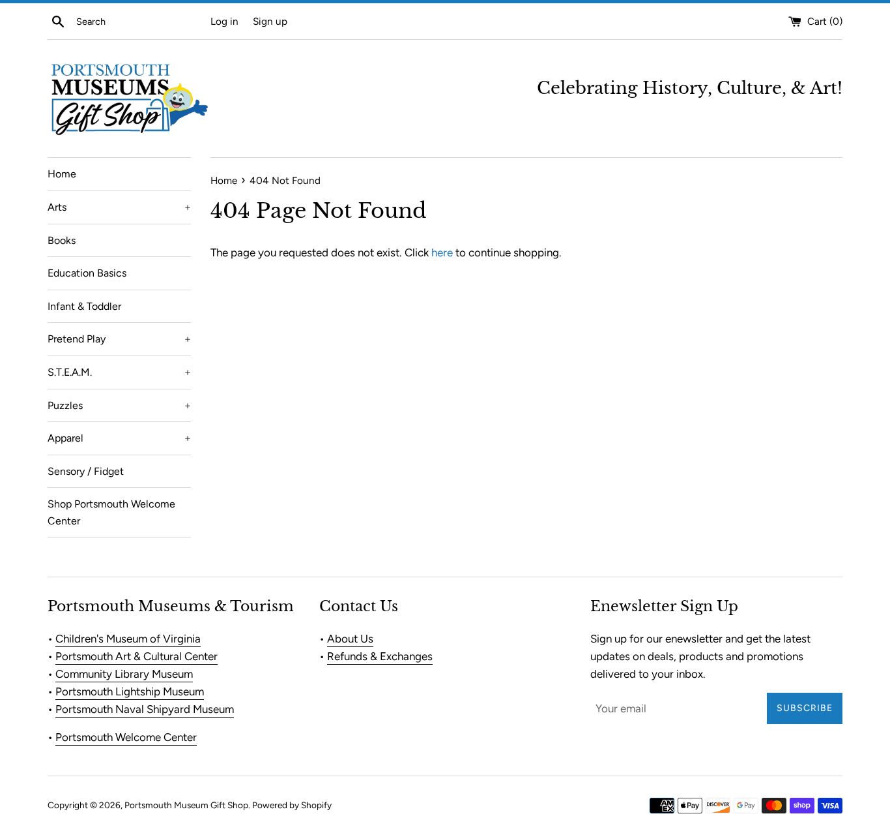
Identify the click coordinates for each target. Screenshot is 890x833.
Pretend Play (119, 339)
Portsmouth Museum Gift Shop (186, 805)
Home (62, 174)
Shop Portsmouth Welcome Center (111, 512)
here (442, 252)
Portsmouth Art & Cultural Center (136, 656)
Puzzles (119, 405)
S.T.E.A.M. (119, 372)
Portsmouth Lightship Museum (129, 691)
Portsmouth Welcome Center (126, 737)
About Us (350, 638)
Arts (119, 207)
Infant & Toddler (84, 306)
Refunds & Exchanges (380, 656)
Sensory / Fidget (86, 471)
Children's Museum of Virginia (128, 638)
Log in (224, 21)
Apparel (119, 438)
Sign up (270, 21)
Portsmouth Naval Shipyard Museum (144, 709)
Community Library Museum (124, 673)
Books (62, 240)
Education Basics (87, 273)
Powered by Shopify (292, 805)
